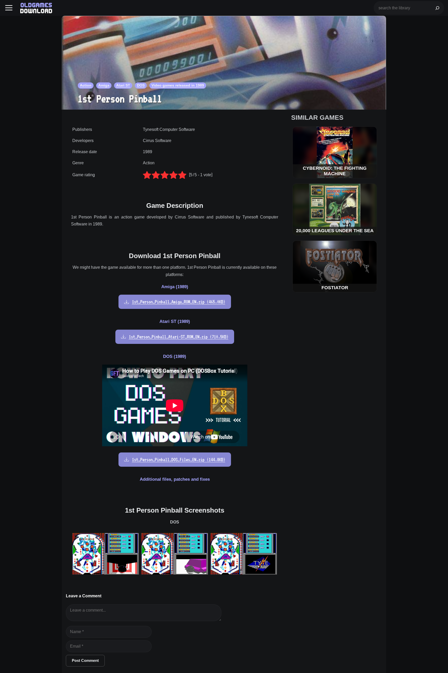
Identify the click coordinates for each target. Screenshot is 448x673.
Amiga (103, 85)
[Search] (437, 8)
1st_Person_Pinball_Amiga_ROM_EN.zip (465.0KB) (178, 301)
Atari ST (123, 85)
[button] (9, 8)
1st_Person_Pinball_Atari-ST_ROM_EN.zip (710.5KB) (178, 336)
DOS (141, 85)
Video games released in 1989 (177, 85)
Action (86, 85)
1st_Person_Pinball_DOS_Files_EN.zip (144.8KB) (178, 459)
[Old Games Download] (36, 8)
